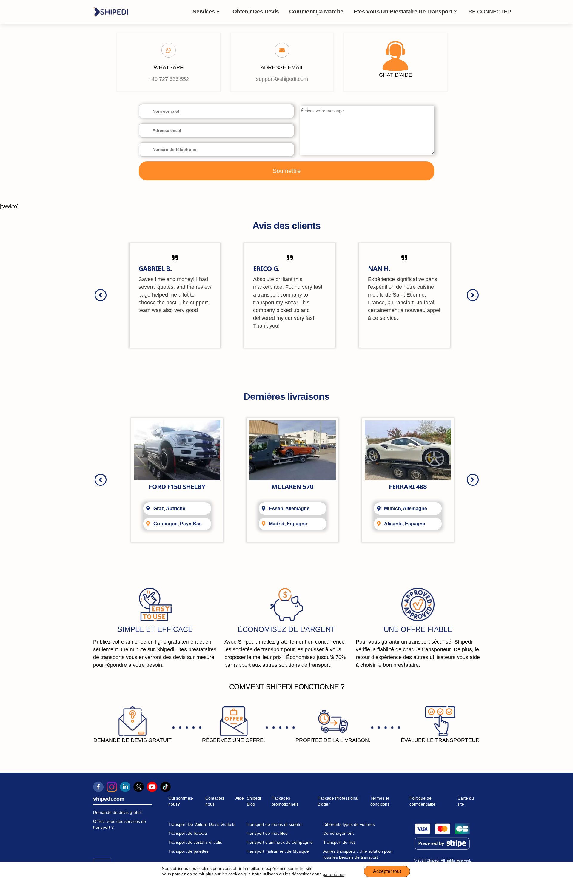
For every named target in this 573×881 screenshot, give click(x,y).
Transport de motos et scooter (274, 824)
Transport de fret (339, 842)
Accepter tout (387, 871)
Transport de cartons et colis (195, 842)
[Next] (473, 295)
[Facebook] (98, 787)
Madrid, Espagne (288, 523)
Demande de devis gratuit (117, 812)
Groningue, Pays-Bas (177, 523)
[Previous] (101, 295)
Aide (239, 798)
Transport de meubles (266, 833)
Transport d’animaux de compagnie (279, 842)
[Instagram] (112, 787)
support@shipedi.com (282, 79)
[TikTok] (165, 787)
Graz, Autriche (169, 508)
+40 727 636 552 (168, 79)
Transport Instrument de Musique (277, 851)
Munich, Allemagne (405, 508)
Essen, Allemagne (289, 508)
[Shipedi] (110, 12)
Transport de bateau (187, 833)
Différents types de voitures (349, 824)
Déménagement (338, 833)
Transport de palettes (188, 851)
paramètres (333, 874)
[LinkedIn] (125, 787)
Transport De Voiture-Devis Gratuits (201, 824)
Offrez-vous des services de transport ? (119, 824)
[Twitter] (138, 787)
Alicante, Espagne (404, 523)
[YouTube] (152, 787)
